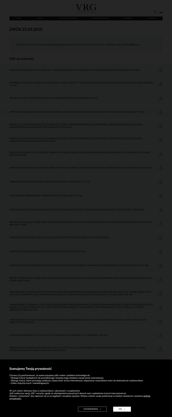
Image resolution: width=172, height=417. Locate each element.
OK (120, 409)
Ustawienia (91, 409)
